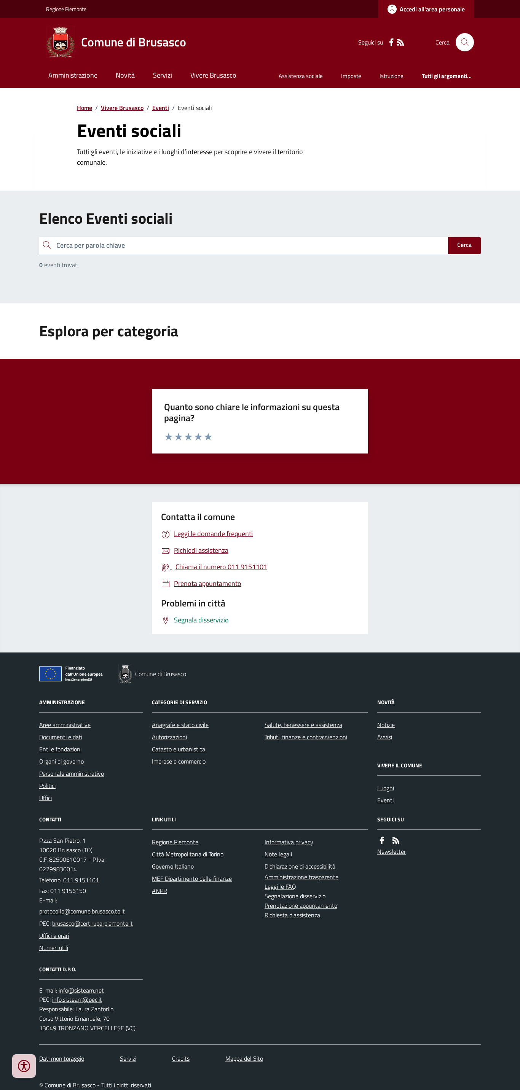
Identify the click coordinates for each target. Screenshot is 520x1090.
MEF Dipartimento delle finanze (192, 878)
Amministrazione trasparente (301, 877)
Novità (125, 75)
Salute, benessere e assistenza (303, 724)
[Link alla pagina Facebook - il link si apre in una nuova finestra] (391, 42)
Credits (181, 1058)
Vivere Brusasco (213, 75)
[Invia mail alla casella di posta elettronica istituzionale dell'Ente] (82, 911)
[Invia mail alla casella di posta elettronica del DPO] (81, 990)
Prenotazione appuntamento (301, 905)
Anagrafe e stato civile (180, 724)
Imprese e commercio (179, 761)
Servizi (162, 75)
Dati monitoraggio (61, 1058)
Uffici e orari (54, 935)
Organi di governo (61, 761)
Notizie (386, 724)
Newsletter (391, 851)
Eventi (160, 107)
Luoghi (385, 787)
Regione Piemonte (66, 9)
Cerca (464, 244)
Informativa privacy (289, 842)
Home (84, 107)
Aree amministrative (65, 724)
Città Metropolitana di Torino (187, 854)
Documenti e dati (60, 737)
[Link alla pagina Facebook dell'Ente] (381, 840)
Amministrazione (72, 75)
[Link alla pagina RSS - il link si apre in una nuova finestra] (400, 42)
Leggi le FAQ (280, 886)
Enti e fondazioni (60, 749)
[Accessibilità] (24, 1066)
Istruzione (392, 76)
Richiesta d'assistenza (292, 915)
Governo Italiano (173, 866)
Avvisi (384, 737)
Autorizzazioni (169, 737)
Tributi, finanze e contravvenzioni (306, 737)
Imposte (351, 76)
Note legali (278, 854)
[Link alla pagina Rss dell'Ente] (395, 840)
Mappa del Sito (244, 1058)
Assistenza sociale (301, 76)
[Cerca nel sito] (462, 42)
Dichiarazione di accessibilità (300, 866)
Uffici (45, 797)
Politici (47, 785)
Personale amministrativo (71, 773)
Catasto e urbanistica (178, 749)
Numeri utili (53, 947)
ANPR (159, 890)
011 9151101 (81, 880)
